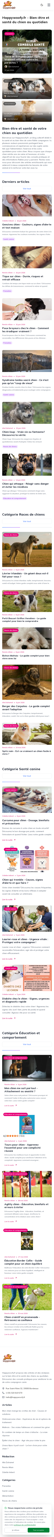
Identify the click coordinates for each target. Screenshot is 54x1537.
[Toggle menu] (49, 5)
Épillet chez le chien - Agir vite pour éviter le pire (23, 1440)
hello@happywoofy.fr (15, 1397)
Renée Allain (7, 273)
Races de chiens (10, 446)
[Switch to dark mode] (41, 4)
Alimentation (9, 81)
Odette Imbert (8, 221)
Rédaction (8, 1456)
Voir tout (27, 188)
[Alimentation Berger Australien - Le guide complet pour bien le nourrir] (27, 88)
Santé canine (8, 239)
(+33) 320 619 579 (14, 1393)
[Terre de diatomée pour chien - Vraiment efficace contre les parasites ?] (27, 52)
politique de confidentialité (25, 1525)
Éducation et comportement (14, 498)
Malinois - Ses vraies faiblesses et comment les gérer (26, 1427)
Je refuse (15, 1530)
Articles (7, 1404)
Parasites (9, 34)
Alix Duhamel (7, 428)
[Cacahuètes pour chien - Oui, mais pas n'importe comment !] (27, 111)
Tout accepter (38, 1530)
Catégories (8, 1480)
